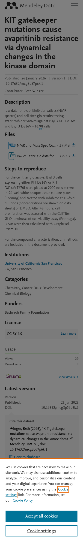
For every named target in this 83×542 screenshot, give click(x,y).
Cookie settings (41, 531)
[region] (41, 500)
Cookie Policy (23, 500)
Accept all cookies (41, 516)
